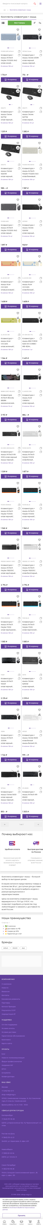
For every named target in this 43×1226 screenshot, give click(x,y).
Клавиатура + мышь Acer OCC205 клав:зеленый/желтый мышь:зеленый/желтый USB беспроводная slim (8, 342)
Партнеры (6, 1003)
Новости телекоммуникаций (13, 1058)
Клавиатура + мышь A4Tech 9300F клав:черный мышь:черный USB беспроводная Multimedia (7, 682)
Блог (3, 1054)
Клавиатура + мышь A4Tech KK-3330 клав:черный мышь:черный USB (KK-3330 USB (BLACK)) (9, 456)
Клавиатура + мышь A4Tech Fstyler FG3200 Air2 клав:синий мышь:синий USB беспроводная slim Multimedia (9, 59)
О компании (6, 984)
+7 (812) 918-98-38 (8, 1169)
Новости (5, 988)
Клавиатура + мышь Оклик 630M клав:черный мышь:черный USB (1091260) (30, 59)
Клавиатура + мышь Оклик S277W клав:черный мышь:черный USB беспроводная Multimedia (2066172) (7, 116)
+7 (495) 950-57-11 (8, 1091)
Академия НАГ (7, 1065)
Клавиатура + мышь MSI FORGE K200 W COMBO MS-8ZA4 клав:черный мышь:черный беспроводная (29, 342)
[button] (40, 3)
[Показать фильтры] (40, 23)
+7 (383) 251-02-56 (8, 1153)
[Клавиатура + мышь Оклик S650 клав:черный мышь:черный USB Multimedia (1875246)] (11, 773)
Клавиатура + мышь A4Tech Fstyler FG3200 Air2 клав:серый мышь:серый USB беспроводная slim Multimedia (9, 229)
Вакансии (6, 992)
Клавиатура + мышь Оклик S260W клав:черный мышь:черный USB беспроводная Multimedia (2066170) (7, 172)
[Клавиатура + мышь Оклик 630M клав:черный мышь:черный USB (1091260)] (32, 37)
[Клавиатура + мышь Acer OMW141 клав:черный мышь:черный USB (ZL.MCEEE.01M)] (32, 377)
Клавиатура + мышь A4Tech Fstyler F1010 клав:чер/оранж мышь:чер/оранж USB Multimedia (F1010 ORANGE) (9, 626)
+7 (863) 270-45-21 (8, 1137)
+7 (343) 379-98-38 (8, 1119)
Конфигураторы (8, 1077)
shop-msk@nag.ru (9, 1095)
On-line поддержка (9, 1025)
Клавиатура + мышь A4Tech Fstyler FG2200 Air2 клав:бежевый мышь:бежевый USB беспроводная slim (30, 172)
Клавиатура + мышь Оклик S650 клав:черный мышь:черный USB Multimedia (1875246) (8, 796)
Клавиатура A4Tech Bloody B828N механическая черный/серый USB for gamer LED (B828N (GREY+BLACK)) (7, 399)
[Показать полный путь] (4, 10)
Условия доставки (9, 1032)
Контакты (5, 995)
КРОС (4, 1069)
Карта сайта (7, 1043)
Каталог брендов (9, 1007)
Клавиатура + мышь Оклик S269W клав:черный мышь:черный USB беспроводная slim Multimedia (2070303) (29, 229)
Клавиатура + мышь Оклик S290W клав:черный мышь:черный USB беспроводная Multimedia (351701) (29, 682)
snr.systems (6, 1073)
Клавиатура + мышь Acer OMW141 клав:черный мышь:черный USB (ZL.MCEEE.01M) (29, 399)
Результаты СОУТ (9, 1010)
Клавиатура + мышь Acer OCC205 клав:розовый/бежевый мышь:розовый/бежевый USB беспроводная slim (8, 286)
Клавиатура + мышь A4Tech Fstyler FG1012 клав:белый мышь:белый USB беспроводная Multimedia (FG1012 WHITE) (30, 456)
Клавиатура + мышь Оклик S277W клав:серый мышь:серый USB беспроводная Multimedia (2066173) (30, 116)
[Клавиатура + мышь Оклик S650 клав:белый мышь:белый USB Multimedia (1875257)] (32, 717)
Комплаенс (6, 1040)
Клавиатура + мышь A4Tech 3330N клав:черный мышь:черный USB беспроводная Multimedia (7, 739)
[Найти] (35, 3)
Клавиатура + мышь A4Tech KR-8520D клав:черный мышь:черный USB (30, 796)
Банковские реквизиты (11, 999)
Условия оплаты (8, 1028)
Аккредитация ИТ (9, 1014)
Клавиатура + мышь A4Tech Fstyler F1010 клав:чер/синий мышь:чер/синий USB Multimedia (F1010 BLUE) (29, 626)
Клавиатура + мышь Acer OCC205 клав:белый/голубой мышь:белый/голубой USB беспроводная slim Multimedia (29, 286)
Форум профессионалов (12, 1062)
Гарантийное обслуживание (13, 1036)
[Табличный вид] (3, 23)
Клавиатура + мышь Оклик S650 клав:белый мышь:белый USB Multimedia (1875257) (30, 739)
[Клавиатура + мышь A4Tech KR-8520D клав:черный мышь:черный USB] (32, 774)
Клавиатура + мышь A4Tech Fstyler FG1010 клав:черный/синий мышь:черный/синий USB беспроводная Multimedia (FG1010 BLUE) (29, 512)
